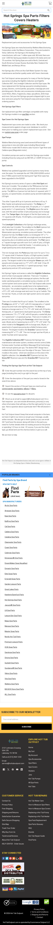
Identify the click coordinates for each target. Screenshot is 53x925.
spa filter (25, 114)
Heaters (31, 771)
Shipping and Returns (10, 812)
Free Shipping (7, 809)
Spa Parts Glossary (35, 824)
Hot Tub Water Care (36, 801)
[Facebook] (4, 769)
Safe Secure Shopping (10, 820)
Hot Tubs (31, 786)
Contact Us (6, 801)
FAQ (30, 828)
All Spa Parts (33, 783)
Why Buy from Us (8, 832)
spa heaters (18, 389)
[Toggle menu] (3, 3)
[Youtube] (17, 769)
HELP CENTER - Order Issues (13, 844)
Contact (40, 917)
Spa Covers (32, 767)
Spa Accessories (34, 759)
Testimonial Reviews (10, 836)
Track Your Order (8, 828)
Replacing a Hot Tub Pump (38, 812)
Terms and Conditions (39, 912)
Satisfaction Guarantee (11, 816)
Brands (31, 832)
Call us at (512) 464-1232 (11, 757)
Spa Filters (32, 763)
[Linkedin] (22, 769)
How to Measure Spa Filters (39, 805)
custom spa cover (12, 132)
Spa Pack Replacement (37, 820)
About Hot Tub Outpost (11, 840)
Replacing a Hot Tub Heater (39, 816)
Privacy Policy (7, 805)
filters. (33, 389)
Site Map (5, 824)
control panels (7, 389)
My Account (33, 755)
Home (30, 747)
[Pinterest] (13, 769)
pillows (26, 389)
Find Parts (32, 840)
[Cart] (50, 3)
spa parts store (19, 394)
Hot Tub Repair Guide (36, 836)
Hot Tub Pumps (34, 779)
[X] (8, 769)
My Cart (31, 751)
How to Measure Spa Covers (39, 809)
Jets (30, 775)
